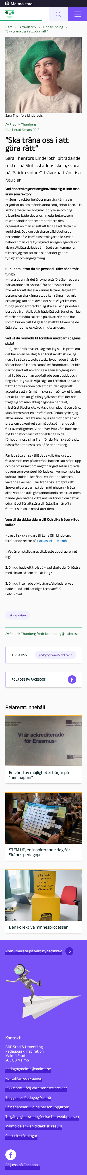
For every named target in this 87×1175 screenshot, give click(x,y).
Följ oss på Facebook (22, 1165)
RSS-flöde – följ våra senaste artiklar (36, 1088)
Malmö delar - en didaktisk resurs (33, 1126)
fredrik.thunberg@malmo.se (58, 633)
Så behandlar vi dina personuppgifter (37, 1107)
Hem (8, 27)
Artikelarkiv (27, 27)
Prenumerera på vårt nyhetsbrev (33, 951)
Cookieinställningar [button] (21, 1135)
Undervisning (53, 27)
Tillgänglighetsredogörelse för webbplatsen (42, 1116)
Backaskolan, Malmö (52, 541)
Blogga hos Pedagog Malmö (28, 1097)
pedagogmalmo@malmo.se (28, 1069)
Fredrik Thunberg (23, 633)
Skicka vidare (18, 615)
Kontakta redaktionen (23, 1078)
